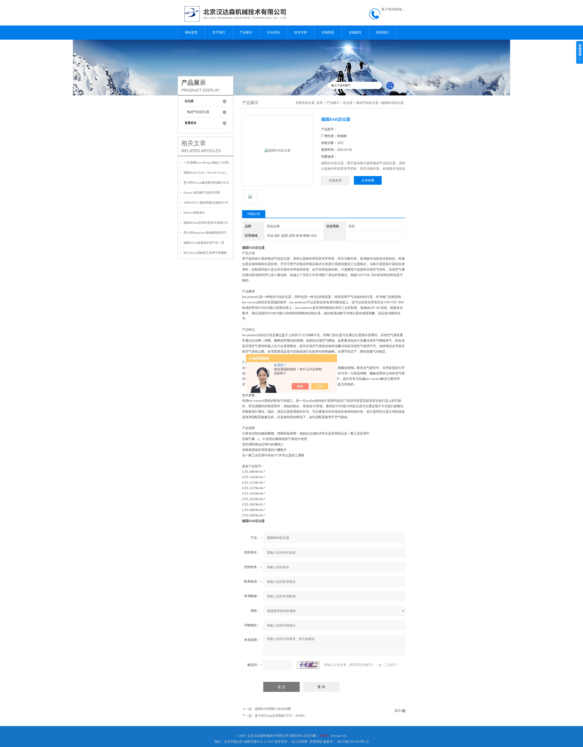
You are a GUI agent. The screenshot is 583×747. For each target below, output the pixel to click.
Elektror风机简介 (194, 212)
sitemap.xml (339, 735)
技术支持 (300, 32)
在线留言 (355, 32)
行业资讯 (273, 32)
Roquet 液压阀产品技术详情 (202, 192)
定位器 (348, 103)
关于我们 (218, 32)
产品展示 (246, 32)
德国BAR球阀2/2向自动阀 (273, 709)
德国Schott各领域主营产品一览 (204, 242)
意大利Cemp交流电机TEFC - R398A (280, 715)
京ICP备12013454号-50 (353, 741)
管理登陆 (315, 741)
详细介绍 (253, 214)
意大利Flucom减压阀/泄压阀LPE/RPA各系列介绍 (208, 182)
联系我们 (382, 32)
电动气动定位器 (198, 112)
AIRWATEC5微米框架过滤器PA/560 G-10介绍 (208, 202)
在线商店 (328, 32)
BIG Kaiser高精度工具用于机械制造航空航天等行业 (208, 252)
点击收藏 (367, 180)
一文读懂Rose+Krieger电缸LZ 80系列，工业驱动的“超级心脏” (208, 162)
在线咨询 (335, 180)
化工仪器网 (299, 741)
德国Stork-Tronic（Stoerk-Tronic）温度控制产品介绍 (208, 172)
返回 (397, 710)
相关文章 (193, 143)
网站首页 (191, 32)
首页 (320, 103)
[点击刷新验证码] (308, 665)
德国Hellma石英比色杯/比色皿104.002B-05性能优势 (208, 222)
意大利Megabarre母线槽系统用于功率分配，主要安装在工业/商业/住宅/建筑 (208, 232)
